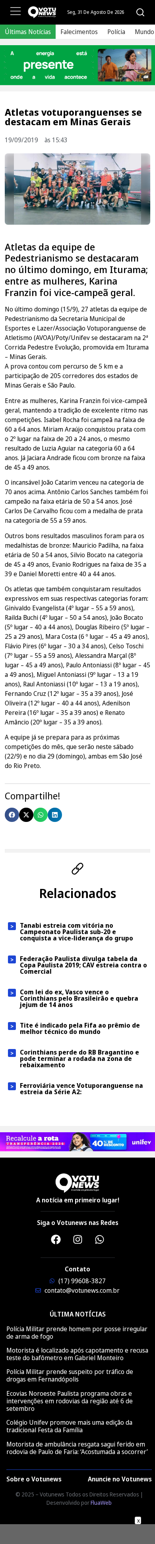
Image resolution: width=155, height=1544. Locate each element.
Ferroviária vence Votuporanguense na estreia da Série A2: (81, 1088)
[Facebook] (56, 1240)
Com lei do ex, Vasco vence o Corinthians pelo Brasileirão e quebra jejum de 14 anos (79, 998)
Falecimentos (79, 31)
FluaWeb (101, 1502)
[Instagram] (77, 1240)
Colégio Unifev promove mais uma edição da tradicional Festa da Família (69, 1426)
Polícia (116, 31)
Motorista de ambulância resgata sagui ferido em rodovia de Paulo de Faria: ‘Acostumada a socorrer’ (77, 1448)
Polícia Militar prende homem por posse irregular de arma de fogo (76, 1332)
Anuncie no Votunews (120, 1479)
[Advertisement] (77, 1534)
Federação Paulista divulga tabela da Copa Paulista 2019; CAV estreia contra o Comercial (83, 965)
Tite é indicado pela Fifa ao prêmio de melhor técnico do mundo (80, 1028)
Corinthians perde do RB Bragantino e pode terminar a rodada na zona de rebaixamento (79, 1058)
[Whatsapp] (99, 1240)
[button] (12, 815)
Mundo (144, 31)
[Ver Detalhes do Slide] (77, 65)
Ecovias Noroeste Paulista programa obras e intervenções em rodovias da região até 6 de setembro (69, 1401)
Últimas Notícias (28, 31)
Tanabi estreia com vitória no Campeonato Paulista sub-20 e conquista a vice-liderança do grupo (76, 931)
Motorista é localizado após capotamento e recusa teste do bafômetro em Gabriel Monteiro (77, 1354)
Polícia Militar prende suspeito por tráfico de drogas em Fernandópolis (69, 1375)
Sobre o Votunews (34, 1479)
